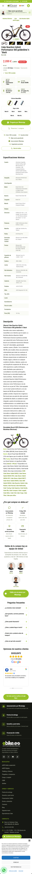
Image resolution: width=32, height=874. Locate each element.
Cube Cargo (20, 493)
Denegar (16, 862)
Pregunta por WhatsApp (17, 122)
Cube (15, 18)
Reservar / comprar (17, 128)
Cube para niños (11, 495)
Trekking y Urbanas (7, 771)
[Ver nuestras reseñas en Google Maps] (16, 672)
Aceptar (16, 857)
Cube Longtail (22, 490)
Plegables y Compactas (8, 774)
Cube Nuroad (11, 485)
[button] (29, 840)
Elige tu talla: (16, 108)
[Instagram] (4, 757)
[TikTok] (17, 757)
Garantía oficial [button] (24, 135)
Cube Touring (7, 488)
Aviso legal (21, 870)
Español (22, 5)
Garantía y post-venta (8, 795)
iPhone (14, 463)
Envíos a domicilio (7, 801)
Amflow (4, 783)
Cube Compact (13, 490)
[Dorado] (9, 103)
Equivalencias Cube (7, 813)
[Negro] (16, 103)
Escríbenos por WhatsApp (13, 836)
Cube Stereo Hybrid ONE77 (18, 478)
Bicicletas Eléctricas (7, 18)
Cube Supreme (15, 488)
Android (9, 463)
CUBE (23, 471)
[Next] (28, 33)
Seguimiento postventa (17, 144)
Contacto (4, 804)
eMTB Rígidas (6, 768)
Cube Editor (6, 493)
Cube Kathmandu (21, 485)
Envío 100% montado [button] (11, 135)
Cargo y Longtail (6, 777)
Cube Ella (6, 490)
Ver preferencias (16, 867)
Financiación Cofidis (7, 798)
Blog (3, 807)
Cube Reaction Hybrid (18, 483)
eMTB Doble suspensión (8, 765)
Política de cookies (13, 870)
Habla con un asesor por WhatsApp (17, 593)
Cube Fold (13, 493)
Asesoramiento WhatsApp (17, 141)
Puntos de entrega (7, 792)
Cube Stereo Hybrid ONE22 (11, 473)
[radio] (6, 111)
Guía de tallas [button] (17, 148)
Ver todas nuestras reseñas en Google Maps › (16, 697)
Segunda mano (6, 810)
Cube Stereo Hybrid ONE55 (11, 481)
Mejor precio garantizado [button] (17, 138)
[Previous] (4, 33)
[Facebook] (8, 757)
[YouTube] (13, 757)
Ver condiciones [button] (29, 12)
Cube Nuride (23, 488)
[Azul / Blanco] (22, 103)
